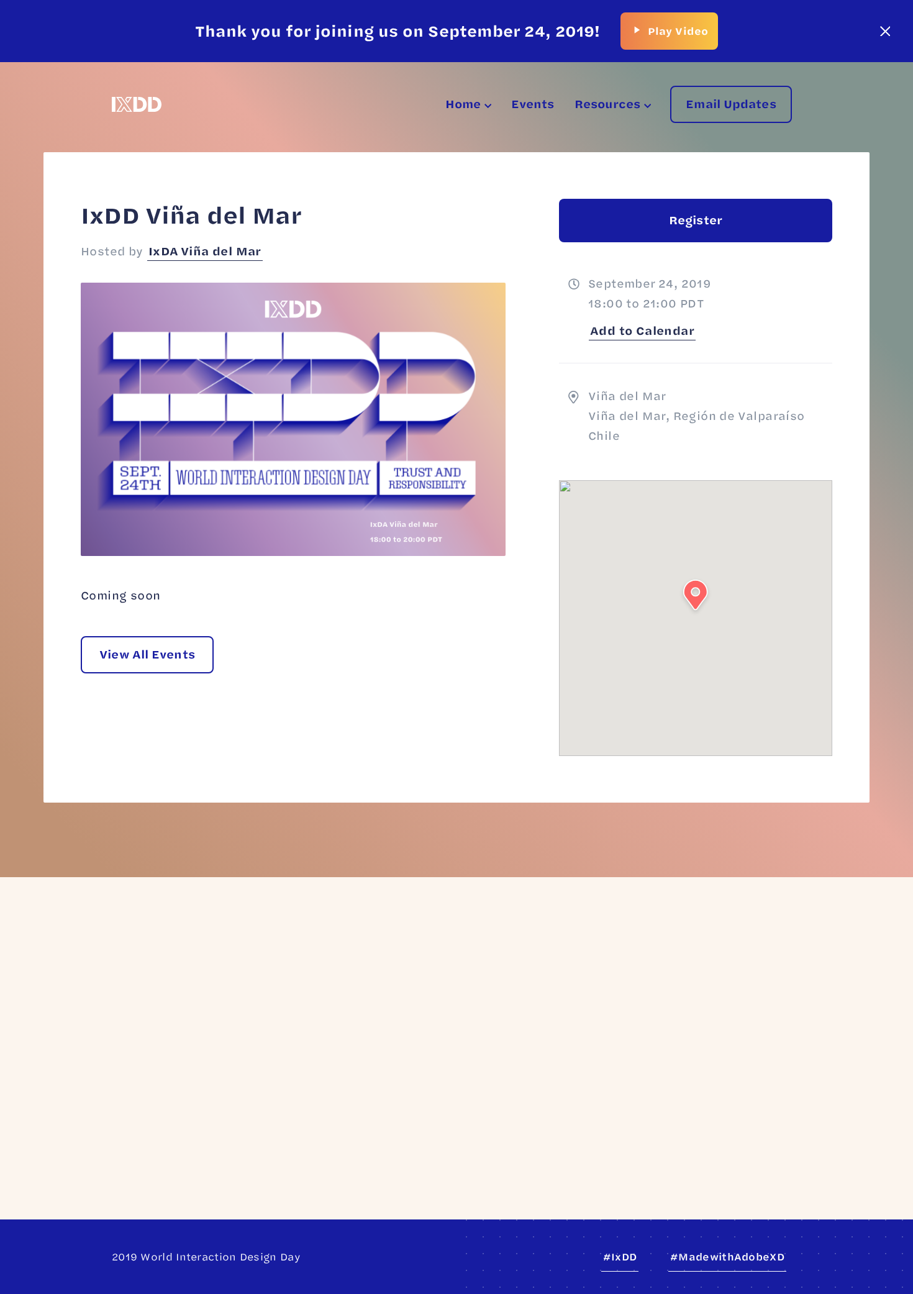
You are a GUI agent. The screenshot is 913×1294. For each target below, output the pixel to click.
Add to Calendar (642, 330)
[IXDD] (136, 104)
